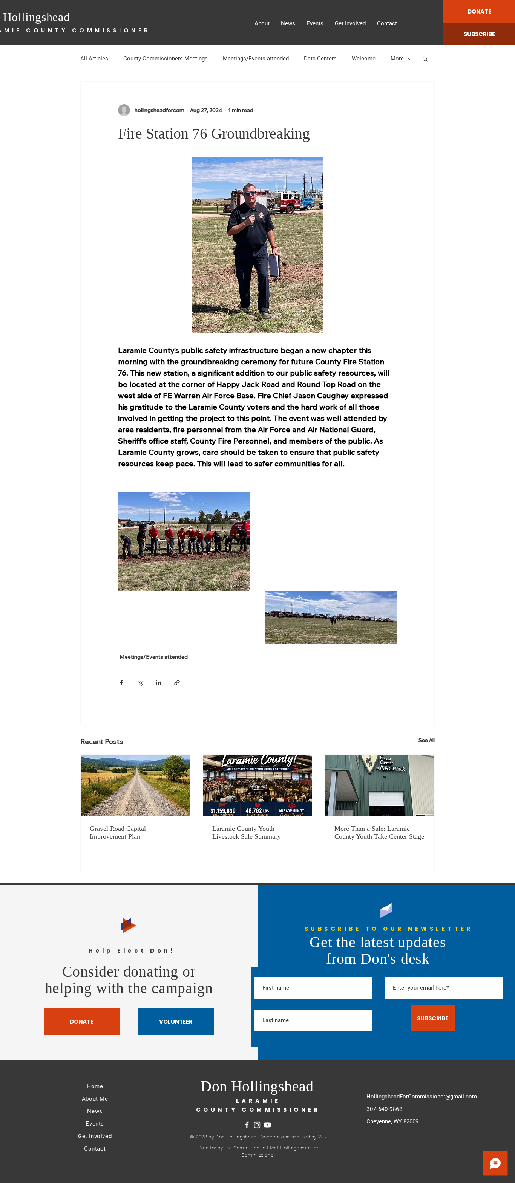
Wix (322, 1137)
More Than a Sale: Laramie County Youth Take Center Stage (379, 832)
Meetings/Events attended (256, 58)
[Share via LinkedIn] (158, 682)
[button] (425, 58)
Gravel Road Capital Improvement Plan (118, 832)
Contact (95, 1148)
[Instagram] (257, 1125)
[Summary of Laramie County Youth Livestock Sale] (257, 785)
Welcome (364, 58)
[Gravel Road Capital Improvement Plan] (135, 785)
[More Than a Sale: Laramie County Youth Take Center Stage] (379, 785)
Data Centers (320, 58)
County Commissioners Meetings (165, 58)
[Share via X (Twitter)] (140, 682)
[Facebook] (247, 1125)
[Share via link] (177, 682)
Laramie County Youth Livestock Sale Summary (246, 832)
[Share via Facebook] (121, 682)
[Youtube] (267, 1125)
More (397, 58)
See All (426, 740)
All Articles (94, 58)
